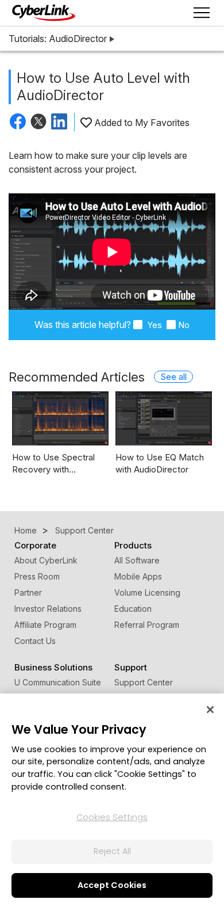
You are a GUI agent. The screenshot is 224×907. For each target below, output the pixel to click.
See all (173, 376)
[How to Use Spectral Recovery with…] (60, 418)
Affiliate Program (45, 625)
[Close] (210, 709)
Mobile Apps (138, 576)
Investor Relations (48, 608)
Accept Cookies (112, 885)
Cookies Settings (112, 817)
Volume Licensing (147, 592)
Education (133, 608)
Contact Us (35, 641)
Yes (153, 324)
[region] (112, 800)
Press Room (37, 576)
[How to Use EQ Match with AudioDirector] (163, 418)
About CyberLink (46, 560)
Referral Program (146, 625)
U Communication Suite (57, 682)
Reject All (112, 851)
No (184, 324)
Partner (28, 592)
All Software (137, 560)
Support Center (143, 682)
